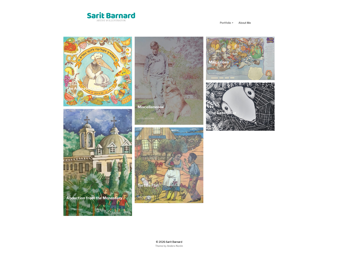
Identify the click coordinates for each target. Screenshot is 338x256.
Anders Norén (175, 246)
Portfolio (225, 22)
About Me (244, 22)
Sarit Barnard (174, 241)
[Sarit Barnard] (140, 17)
